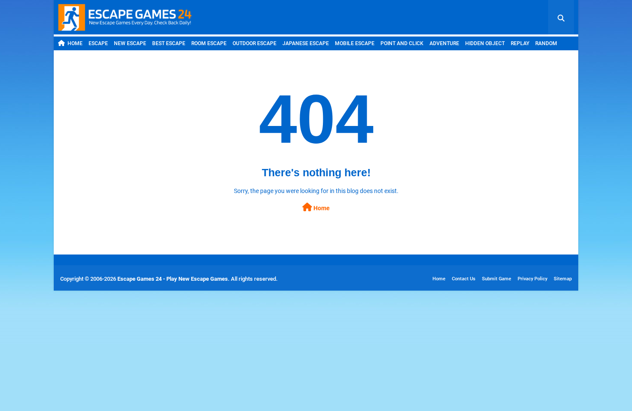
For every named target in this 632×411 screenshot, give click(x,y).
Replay (520, 43)
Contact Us (464, 279)
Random (546, 43)
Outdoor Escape (254, 43)
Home (75, 43)
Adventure (444, 43)
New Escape (130, 43)
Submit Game (496, 279)
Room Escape (209, 43)
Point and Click (401, 43)
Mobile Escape (354, 43)
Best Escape (168, 43)
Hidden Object (485, 43)
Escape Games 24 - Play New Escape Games (172, 279)
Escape (98, 43)
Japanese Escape (305, 43)
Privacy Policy (532, 279)
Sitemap (563, 279)
